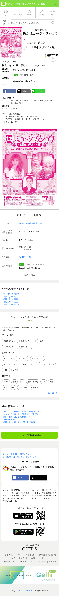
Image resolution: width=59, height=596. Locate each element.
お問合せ (41, 562)
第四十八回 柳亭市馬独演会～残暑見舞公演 (21, 411)
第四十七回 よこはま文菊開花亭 (16, 417)
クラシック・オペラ (11, 364)
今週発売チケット (10, 341)
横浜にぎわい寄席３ (11, 299)
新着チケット (26, 347)
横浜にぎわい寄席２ (11, 297)
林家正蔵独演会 (9, 419)
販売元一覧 (23, 558)
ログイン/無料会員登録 (30, 435)
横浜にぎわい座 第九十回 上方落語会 (19, 422)
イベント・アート (29, 364)
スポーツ (24, 358)
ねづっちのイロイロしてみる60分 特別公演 (20, 414)
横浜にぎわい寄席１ (11, 294)
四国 (12, 387)
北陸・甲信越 (33, 382)
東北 (14, 382)
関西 (51, 382)
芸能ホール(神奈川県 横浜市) (30, 223)
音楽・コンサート (10, 358)
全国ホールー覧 (37, 558)
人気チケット (43, 341)
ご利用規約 (30, 555)
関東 (22, 382)
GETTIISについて (27, 562)
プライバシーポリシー (14, 555)
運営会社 (52, 562)
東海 (43, 382)
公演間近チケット (10, 347)
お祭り (6, 370)
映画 (52, 364)
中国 (5, 387)
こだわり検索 (50, 393)
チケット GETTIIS (26, 591)
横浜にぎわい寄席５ (11, 305)
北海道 (6, 382)
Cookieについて (10, 562)
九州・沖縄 (23, 387)
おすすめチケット (27, 341)
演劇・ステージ (37, 358)
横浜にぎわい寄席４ (11, 302)
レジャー (43, 364)
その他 (15, 370)
